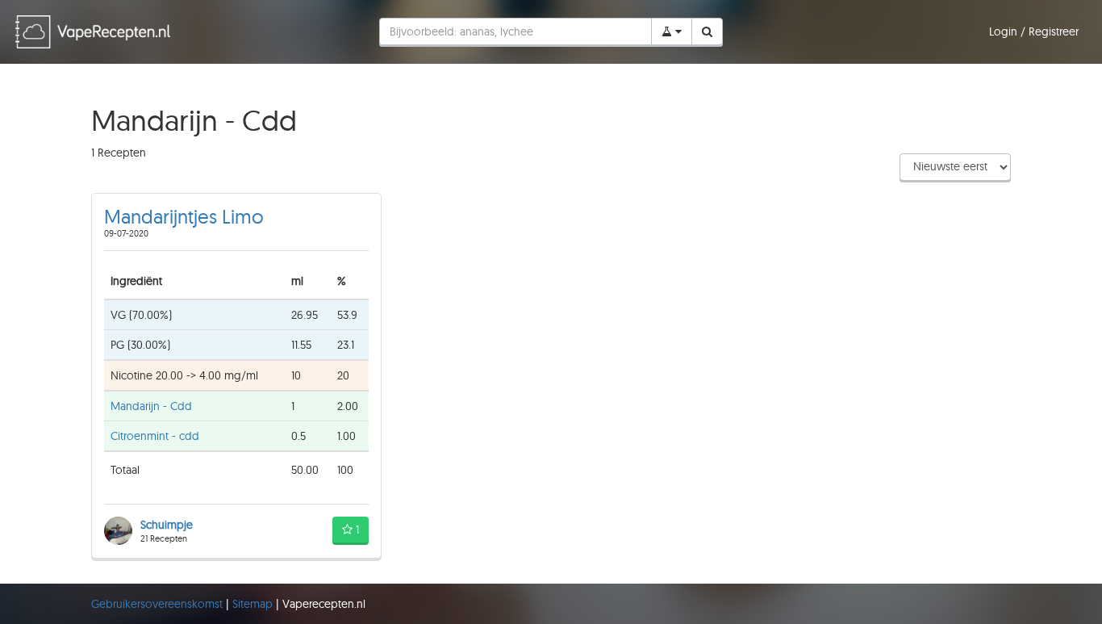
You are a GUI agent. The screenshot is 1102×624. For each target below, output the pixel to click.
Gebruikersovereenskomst (158, 604)
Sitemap (254, 604)
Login (1005, 31)
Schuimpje (166, 524)
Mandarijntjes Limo (184, 216)
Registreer (1054, 31)
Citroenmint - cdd (155, 436)
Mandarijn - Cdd (151, 406)
